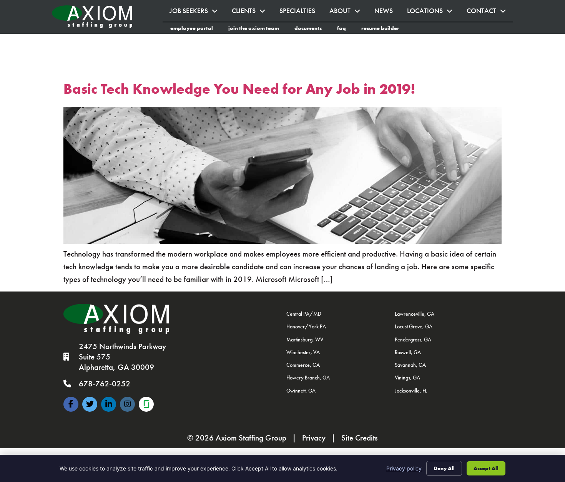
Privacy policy (404, 468)
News (387, 13)
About (348, 13)
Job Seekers (197, 13)
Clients (252, 13)
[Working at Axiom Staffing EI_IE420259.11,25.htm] (146, 404)
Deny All (444, 468)
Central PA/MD (303, 313)
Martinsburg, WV (304, 339)
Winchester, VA (303, 352)
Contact (490, 13)
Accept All (486, 468)
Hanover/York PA (306, 326)
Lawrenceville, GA (414, 313)
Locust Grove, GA (413, 326)
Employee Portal (195, 29)
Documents (311, 29)
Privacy (314, 438)
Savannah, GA (410, 364)
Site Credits (359, 438)
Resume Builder (384, 29)
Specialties (300, 13)
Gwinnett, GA (301, 390)
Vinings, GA (407, 377)
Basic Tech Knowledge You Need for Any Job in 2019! (239, 89)
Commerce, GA (303, 364)
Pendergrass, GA (413, 339)
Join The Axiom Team (257, 29)
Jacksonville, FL (411, 390)
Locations (433, 13)
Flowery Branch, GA (308, 377)
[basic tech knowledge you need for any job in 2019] (282, 241)
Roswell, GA (408, 352)
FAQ (345, 29)
